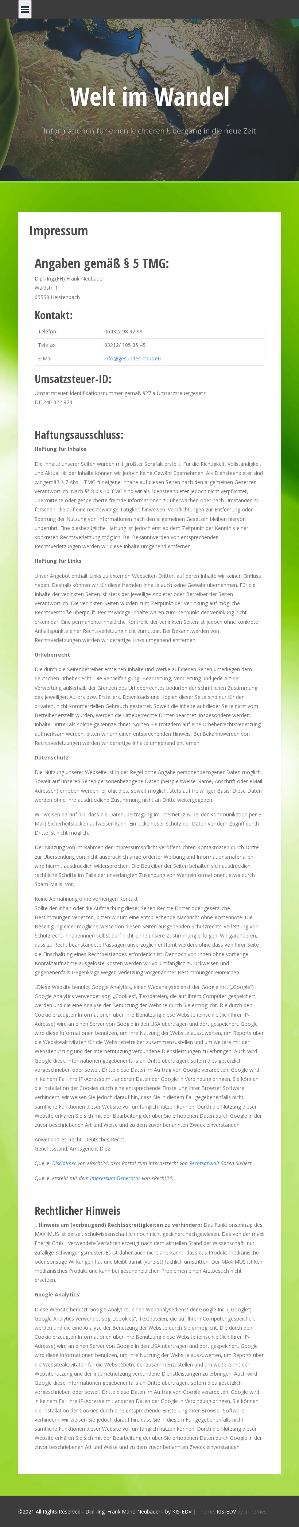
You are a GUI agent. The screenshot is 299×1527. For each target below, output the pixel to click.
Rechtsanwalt (204, 1163)
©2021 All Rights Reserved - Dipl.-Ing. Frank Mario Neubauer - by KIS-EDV (104, 1511)
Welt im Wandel (150, 95)
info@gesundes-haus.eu (132, 358)
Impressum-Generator (115, 1178)
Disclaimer (64, 1163)
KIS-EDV (226, 1511)
